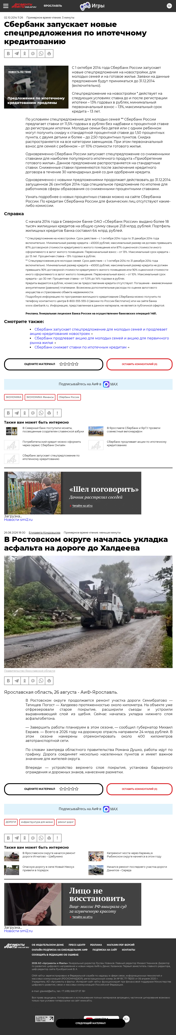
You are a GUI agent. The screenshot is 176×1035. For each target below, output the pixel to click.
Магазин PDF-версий (120, 945)
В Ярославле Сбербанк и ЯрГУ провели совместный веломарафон (133, 429)
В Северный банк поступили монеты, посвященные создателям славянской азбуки (53, 429)
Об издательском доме (48, 945)
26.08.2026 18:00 (14, 532)
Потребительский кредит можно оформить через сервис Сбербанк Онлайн (52, 443)
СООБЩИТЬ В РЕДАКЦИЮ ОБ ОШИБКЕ (55, 954)
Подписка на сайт (105, 949)
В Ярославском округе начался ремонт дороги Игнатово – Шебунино (49, 854)
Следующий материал (91, 1023)
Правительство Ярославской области (29, 670)
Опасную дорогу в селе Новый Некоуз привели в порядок (48, 868)
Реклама (96, 945)
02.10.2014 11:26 (13, 17)
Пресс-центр (77, 945)
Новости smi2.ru (18, 520)
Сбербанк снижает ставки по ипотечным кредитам (81, 347)
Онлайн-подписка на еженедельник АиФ (60, 949)
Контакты (128, 949)
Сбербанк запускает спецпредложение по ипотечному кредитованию (51, 457)
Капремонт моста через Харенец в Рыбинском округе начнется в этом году (134, 854)
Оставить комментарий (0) (139, 364)
